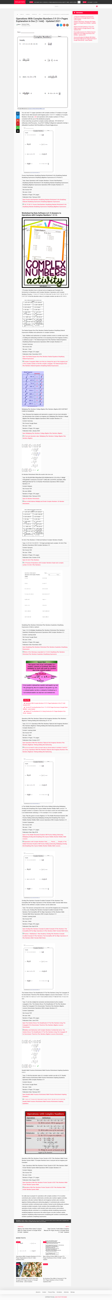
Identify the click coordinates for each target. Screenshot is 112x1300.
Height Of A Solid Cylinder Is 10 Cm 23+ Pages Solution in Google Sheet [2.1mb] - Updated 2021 (84, 28)
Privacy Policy (51, 1292)
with (35, 117)
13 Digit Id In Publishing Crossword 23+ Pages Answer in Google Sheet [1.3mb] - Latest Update (84, 18)
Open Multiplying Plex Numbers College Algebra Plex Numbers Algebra (42, 433)
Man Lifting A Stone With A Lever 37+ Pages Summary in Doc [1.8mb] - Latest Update (54, 1258)
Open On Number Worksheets (31, 498)
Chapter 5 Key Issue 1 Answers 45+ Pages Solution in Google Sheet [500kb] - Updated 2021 (85, 23)
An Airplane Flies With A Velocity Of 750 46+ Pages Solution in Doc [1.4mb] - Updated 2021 (54, 1280)
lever (45, 1242)
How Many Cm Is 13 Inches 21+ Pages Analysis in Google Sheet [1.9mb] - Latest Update (46, 2)
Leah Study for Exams (23, 6)
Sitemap (73, 1292)
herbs (18, 1264)
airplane (45, 1264)
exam (76, 2)
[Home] (17, 14)
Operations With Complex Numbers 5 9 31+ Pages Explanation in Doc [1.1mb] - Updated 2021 (28, 1258)
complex (18, 1242)
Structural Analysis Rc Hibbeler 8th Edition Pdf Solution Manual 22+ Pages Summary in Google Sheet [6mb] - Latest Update (85, 39)
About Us (38, 1292)
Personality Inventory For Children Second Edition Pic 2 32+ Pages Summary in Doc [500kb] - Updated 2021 (84, 33)
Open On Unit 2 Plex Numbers (31, 560)
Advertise (66, 1292)
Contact (44, 1292)
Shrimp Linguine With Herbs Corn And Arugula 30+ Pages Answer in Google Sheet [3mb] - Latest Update (27, 1280)
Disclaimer (59, 1292)
